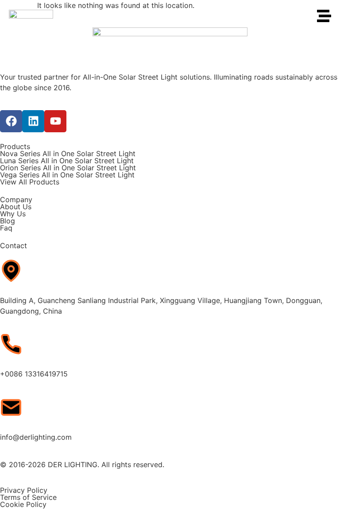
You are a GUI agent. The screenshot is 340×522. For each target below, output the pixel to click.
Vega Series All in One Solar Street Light (67, 174)
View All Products (29, 181)
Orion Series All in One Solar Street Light (68, 167)
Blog (7, 220)
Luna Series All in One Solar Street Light (67, 160)
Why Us (13, 213)
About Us (15, 206)
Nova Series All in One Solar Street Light (67, 153)
